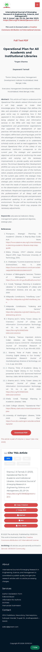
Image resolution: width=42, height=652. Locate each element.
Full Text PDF (21, 40)
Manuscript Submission (11, 605)
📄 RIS (21, 520)
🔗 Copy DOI (21, 510)
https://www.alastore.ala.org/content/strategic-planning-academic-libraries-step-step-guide (23, 245)
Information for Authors (11, 600)
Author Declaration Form (12, 594)
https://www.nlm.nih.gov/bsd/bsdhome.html (23, 280)
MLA (26, 458)
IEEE (17, 458)
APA (8, 458)
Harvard (10, 463)
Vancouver (23, 463)
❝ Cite (35, 647)
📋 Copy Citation (21, 505)
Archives (5, 602)
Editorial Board (8, 597)
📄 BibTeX (21, 515)
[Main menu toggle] (37, 4)
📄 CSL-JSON (21, 526)
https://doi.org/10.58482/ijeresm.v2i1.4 (21, 20)
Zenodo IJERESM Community (13, 549)
